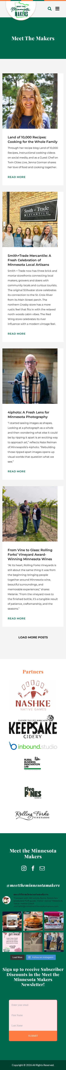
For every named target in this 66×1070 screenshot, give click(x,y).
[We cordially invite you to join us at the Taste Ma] (54, 942)
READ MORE (17, 177)
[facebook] (33, 868)
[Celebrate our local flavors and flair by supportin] (12, 942)
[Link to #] (50, 9)
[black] (33, 809)
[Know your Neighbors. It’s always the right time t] (12, 921)
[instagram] (23, 868)
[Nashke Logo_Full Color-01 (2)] (33, 680)
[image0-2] (33, 716)
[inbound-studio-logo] (33, 743)
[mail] (42, 868)
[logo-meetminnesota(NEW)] (21, 2)
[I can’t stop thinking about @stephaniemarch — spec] (33, 942)
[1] (33, 754)
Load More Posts (33, 637)
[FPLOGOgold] (33, 782)
